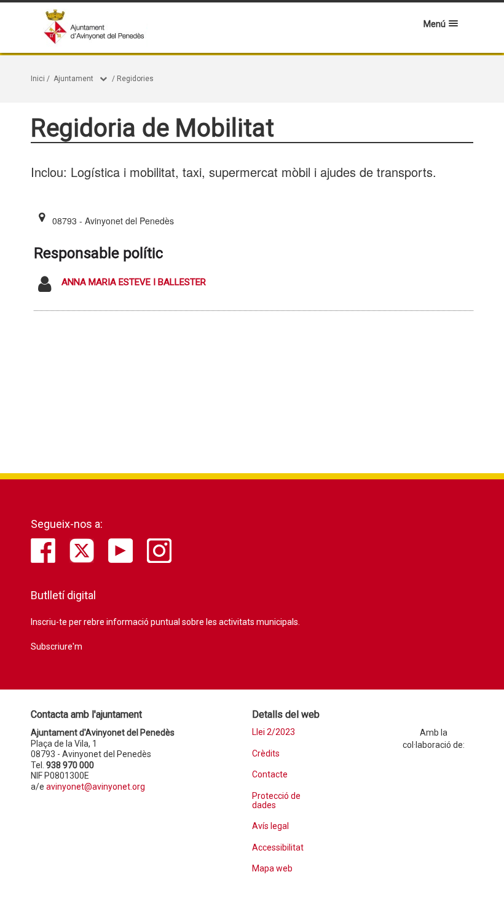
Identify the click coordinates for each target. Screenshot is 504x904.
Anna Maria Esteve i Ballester (133, 282)
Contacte (270, 774)
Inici (38, 78)
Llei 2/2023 (273, 732)
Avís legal (270, 826)
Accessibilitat (278, 847)
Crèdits (266, 753)
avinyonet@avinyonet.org (95, 787)
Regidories (135, 78)
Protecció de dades (276, 801)
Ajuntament (73, 78)
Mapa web (272, 868)
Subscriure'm (56, 646)
